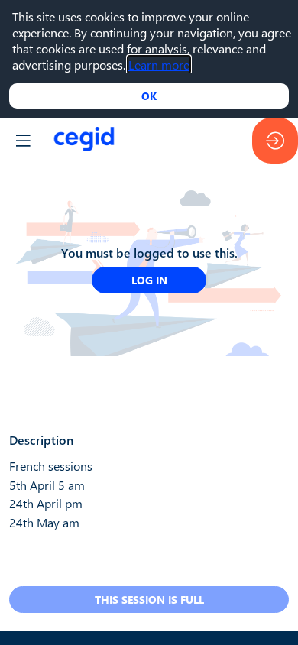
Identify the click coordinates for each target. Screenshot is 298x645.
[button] (23, 141)
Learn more (158, 65)
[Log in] (275, 141)
